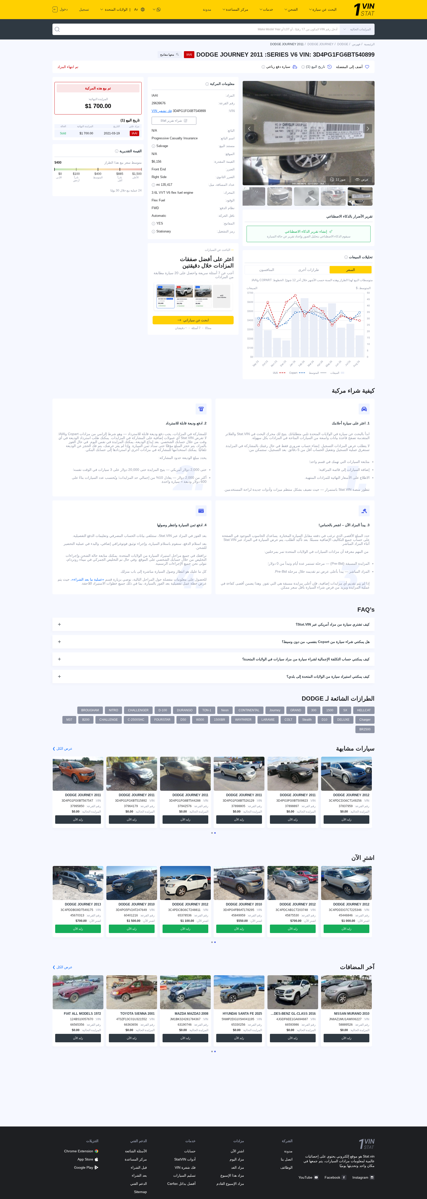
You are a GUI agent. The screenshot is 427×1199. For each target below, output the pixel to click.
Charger (365, 719)
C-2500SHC (136, 719)
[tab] (215, 833)
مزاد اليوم (237, 1159)
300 (313, 710)
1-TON (206, 710)
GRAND (295, 710)
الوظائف (286, 1167)
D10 (324, 719)
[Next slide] (367, 128)
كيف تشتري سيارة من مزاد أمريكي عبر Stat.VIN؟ (333, 624)
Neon (225, 710)
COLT (288, 719)
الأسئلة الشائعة (136, 1151)
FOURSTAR (162, 719)
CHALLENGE (108, 719)
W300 (200, 719)
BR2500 (365, 729)
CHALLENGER (138, 710)
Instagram (360, 1177)
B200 (85, 719)
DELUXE (343, 719)
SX (345, 710)
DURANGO (184, 710)
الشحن (293, 9)
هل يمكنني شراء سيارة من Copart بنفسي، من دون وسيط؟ (326, 642)
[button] (357, 29)
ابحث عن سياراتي (196, 320)
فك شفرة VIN (185, 1167)
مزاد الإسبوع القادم (230, 1184)
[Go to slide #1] (360, 196)
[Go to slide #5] (252, 196)
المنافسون (266, 270)
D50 (183, 719)
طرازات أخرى (308, 270)
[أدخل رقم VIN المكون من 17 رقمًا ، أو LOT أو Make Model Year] (57, 29)
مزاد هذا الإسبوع (232, 1175)
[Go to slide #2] (333, 196)
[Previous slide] (249, 128)
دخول (63, 9)
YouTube (305, 1177)
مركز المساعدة (136, 1159)
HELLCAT (364, 710)
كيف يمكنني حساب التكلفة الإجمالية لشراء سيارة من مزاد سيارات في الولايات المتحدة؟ (306, 659)
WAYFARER (243, 719)
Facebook (332, 1177)
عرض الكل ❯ (62, 748)
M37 (69, 719)
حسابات (189, 1151)
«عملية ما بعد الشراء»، (87, 579)
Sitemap (140, 1192)
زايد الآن (346, 819)
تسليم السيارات (184, 1175)
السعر (350, 270)
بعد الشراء (139, 1175)
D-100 (163, 710)
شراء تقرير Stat (171, 120)
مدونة (207, 9)
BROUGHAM (90, 710)
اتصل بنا (287, 1159)
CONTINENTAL (249, 710)
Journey (274, 710)
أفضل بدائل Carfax (181, 1184)
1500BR (219, 719)
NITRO (113, 710)
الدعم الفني (138, 1184)
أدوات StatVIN (184, 1159)
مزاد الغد (237, 1167)
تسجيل (84, 9)
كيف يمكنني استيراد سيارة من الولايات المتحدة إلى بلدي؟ (328, 676)
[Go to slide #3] (306, 196)
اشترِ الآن (237, 1151)
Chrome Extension (78, 1151)
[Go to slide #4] (279, 196)
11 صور (340, 179)
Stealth (307, 719)
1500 (329, 710)
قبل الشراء (139, 1167)
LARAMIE (268, 719)
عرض (364, 179)
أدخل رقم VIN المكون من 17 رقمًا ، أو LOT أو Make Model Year (297, 29)
